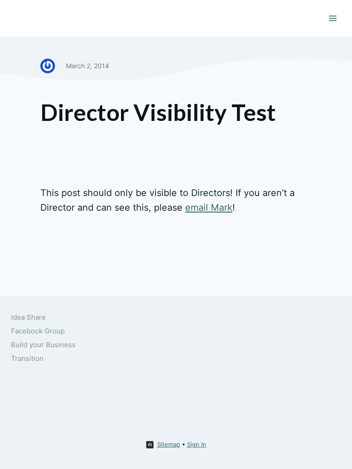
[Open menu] (332, 18)
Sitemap (168, 444)
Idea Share (28, 317)
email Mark (208, 207)
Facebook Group (38, 331)
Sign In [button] (196, 444)
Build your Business (43, 344)
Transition (27, 358)
